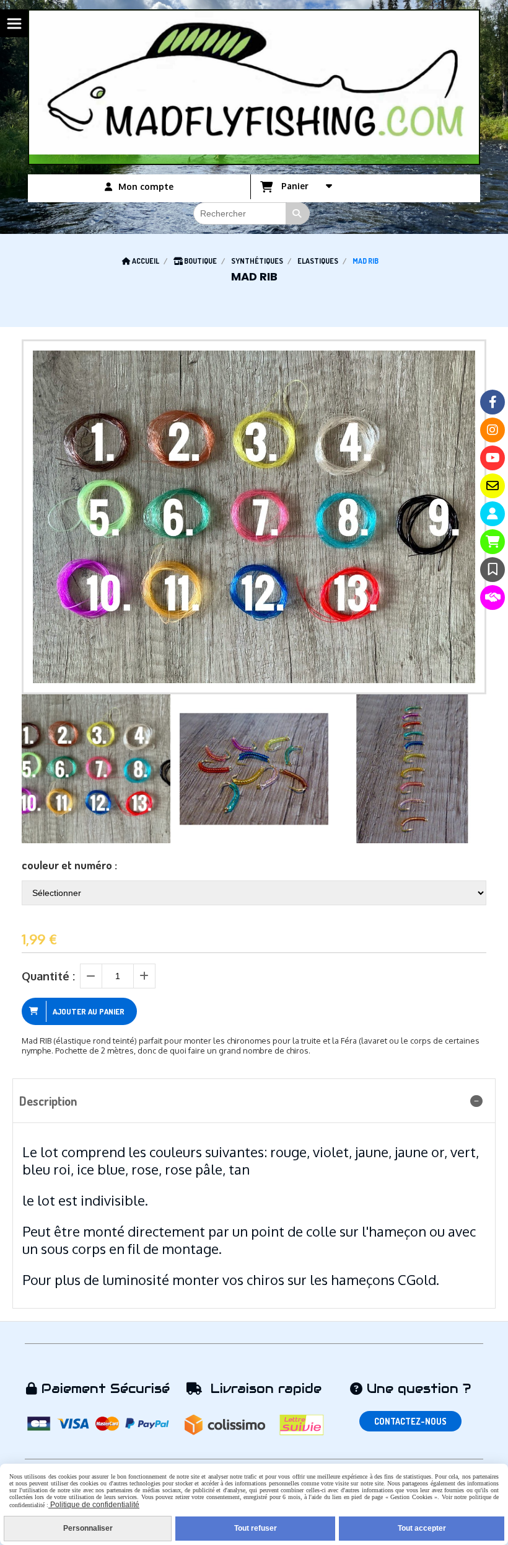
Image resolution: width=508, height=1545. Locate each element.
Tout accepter (422, 1528)
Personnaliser (88, 1528)
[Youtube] (492, 458)
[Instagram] (492, 430)
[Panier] (492, 541)
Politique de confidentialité (93, 1504)
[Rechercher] (298, 213)
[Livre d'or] (492, 569)
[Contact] (492, 485)
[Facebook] (492, 402)
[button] (469, 769)
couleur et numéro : (69, 865)
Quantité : (48, 976)
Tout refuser (255, 1528)
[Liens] (492, 597)
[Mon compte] (492, 513)
